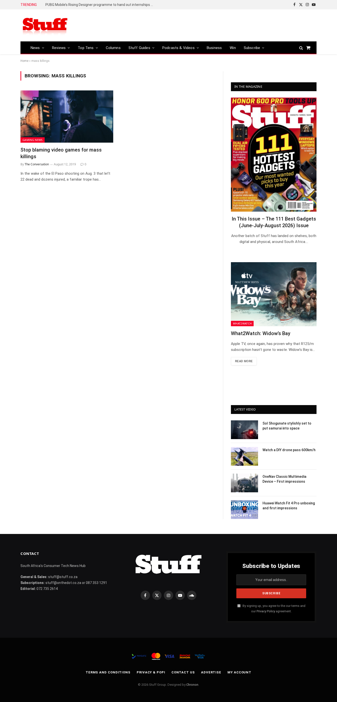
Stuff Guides (139, 48)
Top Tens (86, 48)
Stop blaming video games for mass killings (61, 153)
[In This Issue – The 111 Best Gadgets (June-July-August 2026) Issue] (274, 155)
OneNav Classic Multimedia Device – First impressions (284, 479)
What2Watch (242, 323)
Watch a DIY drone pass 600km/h (289, 450)
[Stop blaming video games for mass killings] (66, 116)
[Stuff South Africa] (45, 25)
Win (233, 48)
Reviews (59, 48)
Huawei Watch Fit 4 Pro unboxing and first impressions (288, 505)
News (35, 48)
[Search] (301, 47)
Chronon (192, 684)
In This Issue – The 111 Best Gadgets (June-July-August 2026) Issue (274, 222)
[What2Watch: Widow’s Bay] (274, 294)
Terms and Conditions (108, 672)
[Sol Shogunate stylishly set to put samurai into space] (244, 429)
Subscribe (252, 48)
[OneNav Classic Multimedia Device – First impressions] (244, 483)
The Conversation (37, 164)
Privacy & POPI (151, 672)
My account (239, 672)
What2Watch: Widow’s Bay (260, 333)
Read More (244, 361)
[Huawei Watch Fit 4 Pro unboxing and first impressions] (244, 509)
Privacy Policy (266, 611)
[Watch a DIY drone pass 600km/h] (244, 456)
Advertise (211, 672)
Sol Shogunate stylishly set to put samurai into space (286, 425)
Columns (113, 48)
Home (24, 61)
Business (214, 48)
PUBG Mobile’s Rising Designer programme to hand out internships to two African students (100, 5)
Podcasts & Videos (178, 48)
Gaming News (32, 140)
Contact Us (183, 672)
